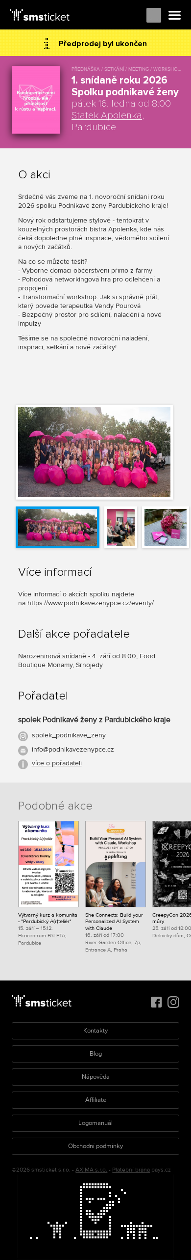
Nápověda (96, 1077)
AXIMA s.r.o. (91, 1170)
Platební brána (131, 1170)
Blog (96, 1054)
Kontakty (95, 1031)
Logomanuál (95, 1123)
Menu (174, 16)
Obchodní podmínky (95, 1146)
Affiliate (95, 1100)
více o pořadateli (57, 763)
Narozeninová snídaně (52, 656)
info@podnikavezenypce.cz (73, 749)
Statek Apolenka (107, 115)
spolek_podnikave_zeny (69, 735)
